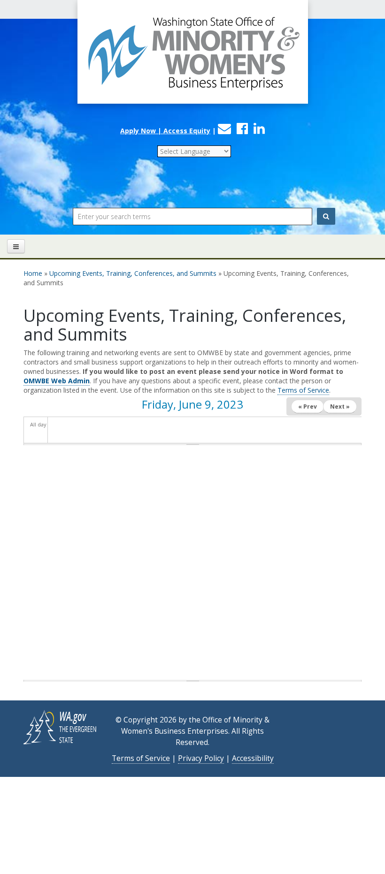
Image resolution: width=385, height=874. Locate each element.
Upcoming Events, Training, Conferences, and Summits (132, 273)
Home (32, 273)
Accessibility (253, 758)
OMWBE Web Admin (56, 380)
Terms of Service (303, 390)
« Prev (307, 406)
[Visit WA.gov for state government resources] (60, 726)
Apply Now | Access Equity (165, 130)
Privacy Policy (201, 758)
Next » (340, 406)
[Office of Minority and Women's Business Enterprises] (192, 61)
